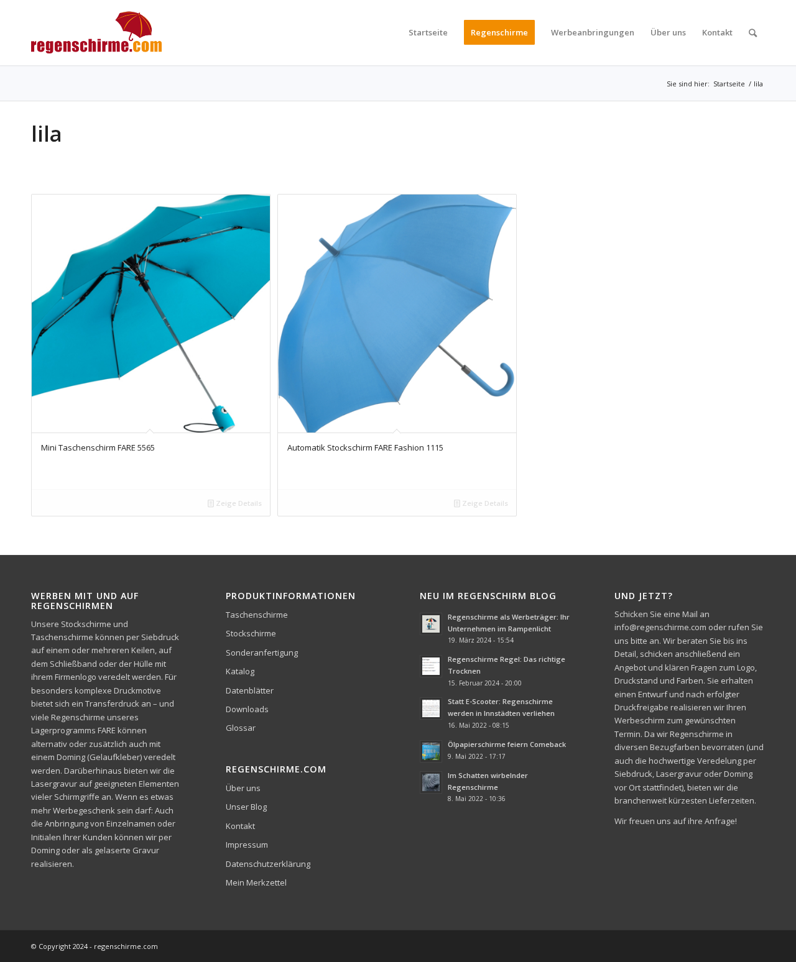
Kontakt (240, 825)
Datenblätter (250, 690)
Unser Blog (246, 806)
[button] (27, 934)
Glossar (241, 727)
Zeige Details (238, 503)
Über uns (243, 788)
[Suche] (753, 32)
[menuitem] (428, 32)
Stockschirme (251, 633)
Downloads (247, 709)
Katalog (240, 671)
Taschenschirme (257, 614)
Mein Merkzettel (256, 882)
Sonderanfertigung (262, 652)
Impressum (247, 844)
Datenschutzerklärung (268, 863)
